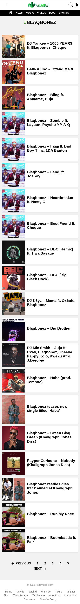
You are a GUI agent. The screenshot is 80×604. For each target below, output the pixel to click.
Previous (23, 563)
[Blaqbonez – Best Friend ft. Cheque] (13, 226)
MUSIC (30, 12)
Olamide (45, 591)
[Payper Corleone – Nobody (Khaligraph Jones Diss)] (13, 463)
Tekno (58, 591)
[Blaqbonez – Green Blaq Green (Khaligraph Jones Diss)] (13, 438)
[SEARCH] (71, 5)
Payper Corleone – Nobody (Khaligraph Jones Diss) (51, 463)
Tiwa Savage (20, 595)
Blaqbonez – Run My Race (50, 514)
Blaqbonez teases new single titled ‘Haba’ (47, 408)
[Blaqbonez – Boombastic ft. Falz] (13, 540)
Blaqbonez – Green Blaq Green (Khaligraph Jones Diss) (49, 437)
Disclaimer (30, 599)
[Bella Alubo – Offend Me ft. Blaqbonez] (13, 72)
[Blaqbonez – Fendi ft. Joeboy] (13, 175)
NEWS (19, 12)
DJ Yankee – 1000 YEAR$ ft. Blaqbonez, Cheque (49, 45)
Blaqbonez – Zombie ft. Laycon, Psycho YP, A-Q (48, 123)
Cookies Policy (48, 599)
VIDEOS (41, 12)
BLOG (52, 12)
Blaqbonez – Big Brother (49, 328)
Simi (6, 595)
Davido (20, 591)
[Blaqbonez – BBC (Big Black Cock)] (13, 278)
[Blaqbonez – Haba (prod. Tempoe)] (13, 381)
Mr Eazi (71, 591)
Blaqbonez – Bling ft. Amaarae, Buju (45, 97)
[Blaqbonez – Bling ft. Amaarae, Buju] (13, 98)
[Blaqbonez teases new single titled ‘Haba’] (13, 409)
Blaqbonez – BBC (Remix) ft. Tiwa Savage (50, 251)
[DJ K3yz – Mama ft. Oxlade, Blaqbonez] (13, 303)
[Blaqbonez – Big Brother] (13, 329)
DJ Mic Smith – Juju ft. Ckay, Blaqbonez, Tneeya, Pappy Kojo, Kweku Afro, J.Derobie (50, 354)
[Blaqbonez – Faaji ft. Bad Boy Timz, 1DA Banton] (13, 149)
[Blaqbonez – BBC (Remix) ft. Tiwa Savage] (13, 252)
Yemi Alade (38, 595)
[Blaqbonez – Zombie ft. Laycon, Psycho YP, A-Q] (13, 123)
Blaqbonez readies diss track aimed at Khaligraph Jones (50, 488)
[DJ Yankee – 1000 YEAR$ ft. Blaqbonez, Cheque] (13, 46)
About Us (54, 595)
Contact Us (70, 595)
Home (8, 591)
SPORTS (64, 12)
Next (38, 568)
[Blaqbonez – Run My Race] (13, 515)
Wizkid (33, 591)
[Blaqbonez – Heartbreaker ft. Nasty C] (13, 200)
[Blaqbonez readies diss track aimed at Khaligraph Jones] (13, 489)
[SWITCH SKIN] (76, 5)
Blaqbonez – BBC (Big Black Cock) (47, 277)
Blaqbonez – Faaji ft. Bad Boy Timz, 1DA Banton (49, 148)
